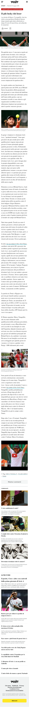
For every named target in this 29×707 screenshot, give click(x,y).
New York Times (19, 387)
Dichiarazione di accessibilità (14, 690)
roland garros (22, 474)
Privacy (21, 685)
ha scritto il (10, 387)
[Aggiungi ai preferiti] (10, 28)
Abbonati (14, 701)
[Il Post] (14, 1)
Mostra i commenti (14, 482)
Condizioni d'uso (14, 689)
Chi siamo (8, 685)
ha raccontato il (16, 244)
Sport (3, 6)
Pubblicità (15, 685)
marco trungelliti (11, 474)
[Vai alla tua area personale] (27, 2)
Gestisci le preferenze (14, 687)
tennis (4, 476)
